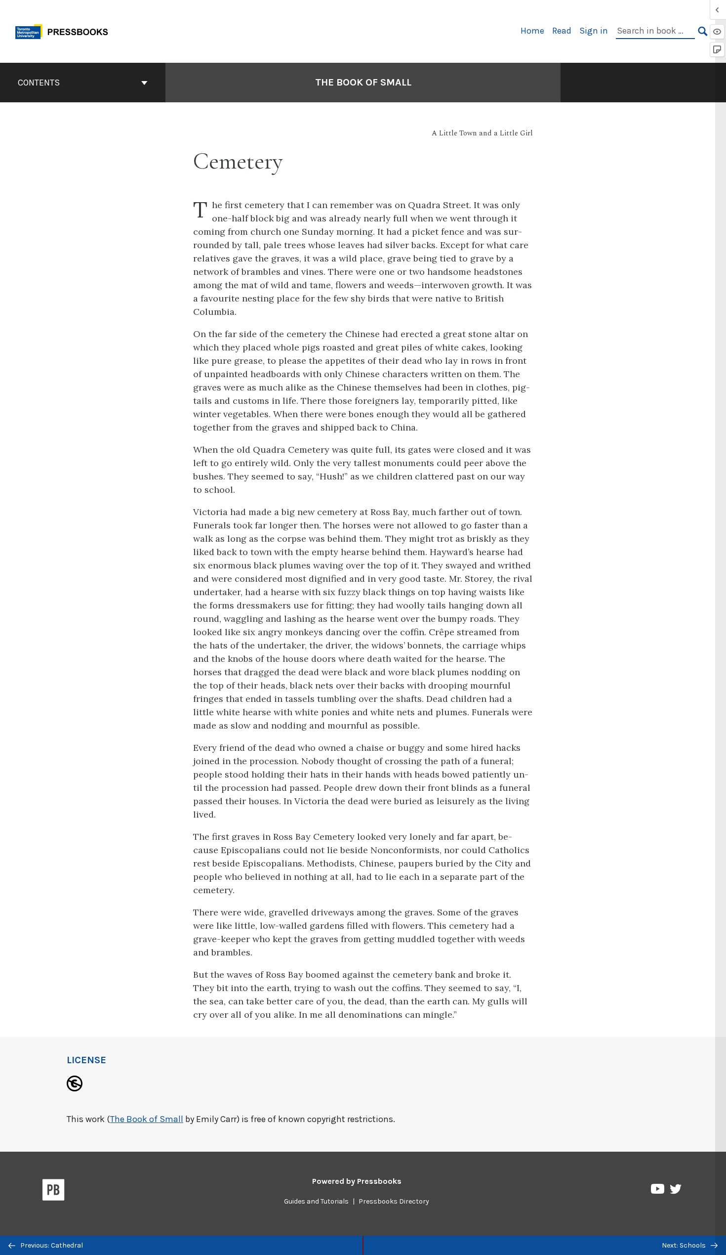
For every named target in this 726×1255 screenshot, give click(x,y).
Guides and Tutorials (316, 1201)
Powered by (357, 1181)
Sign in (593, 30)
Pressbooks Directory (394, 1201)
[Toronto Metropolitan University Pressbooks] (65, 30)
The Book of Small (363, 82)
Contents (39, 82)
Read (561, 30)
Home (532, 30)
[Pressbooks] (53, 1192)
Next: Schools (684, 1245)
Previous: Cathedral (51, 1245)
